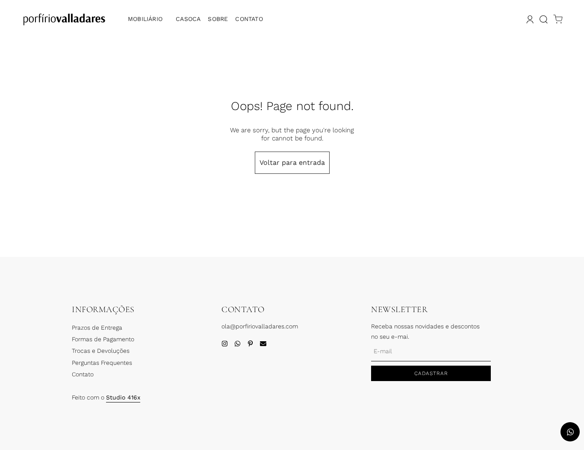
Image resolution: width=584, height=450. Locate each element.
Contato (249, 18)
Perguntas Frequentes (102, 362)
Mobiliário (145, 18)
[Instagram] (224, 343)
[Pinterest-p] (250, 343)
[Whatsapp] (237, 343)
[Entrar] (529, 19)
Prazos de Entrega (97, 327)
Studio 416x (123, 397)
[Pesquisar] (543, 19)
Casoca (188, 18)
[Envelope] (263, 343)
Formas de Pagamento (103, 339)
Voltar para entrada (292, 162)
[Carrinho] (558, 19)
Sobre (218, 18)
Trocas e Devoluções (101, 350)
